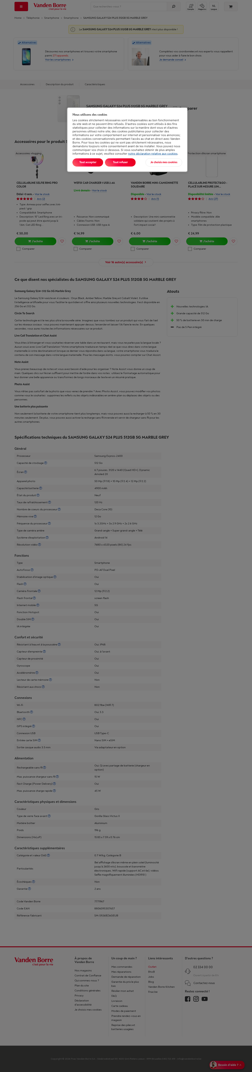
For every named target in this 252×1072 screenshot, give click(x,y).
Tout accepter (87, 162)
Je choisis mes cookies (163, 162)
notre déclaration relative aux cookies (152, 153)
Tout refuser (120, 162)
